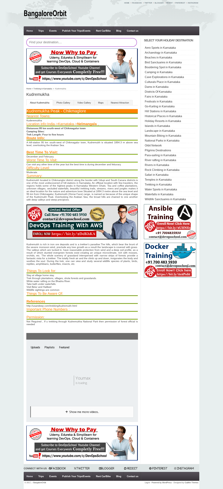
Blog (118, 30)
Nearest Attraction (120, 102)
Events (53, 30)
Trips (41, 30)
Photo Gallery (63, 102)
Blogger (159, 3)
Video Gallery (84, 102)
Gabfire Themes (191, 482)
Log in (147, 482)
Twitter (148, 3)
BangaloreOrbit (39, 482)
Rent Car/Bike (103, 30)
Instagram (193, 3)
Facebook (137, 3)
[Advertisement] (173, 305)
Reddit (169, 3)
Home (126, 3)
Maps (101, 102)
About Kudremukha (39, 102)
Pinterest (180, 3)
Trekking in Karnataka (42, 89)
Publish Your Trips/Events (76, 30)
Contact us (132, 30)
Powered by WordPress (162, 482)
